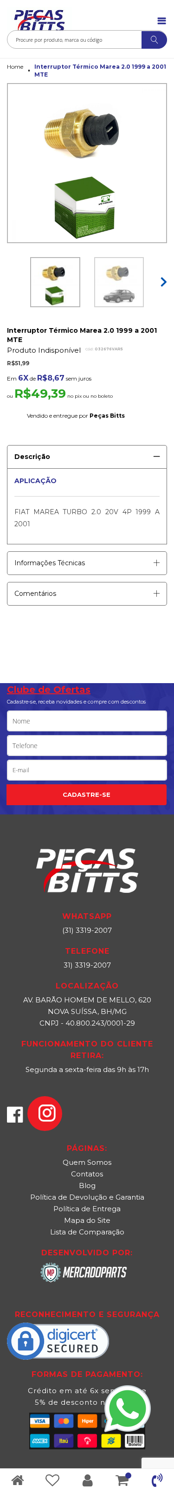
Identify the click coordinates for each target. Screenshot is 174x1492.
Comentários (35, 593)
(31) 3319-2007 (87, 930)
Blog (87, 1185)
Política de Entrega (87, 1208)
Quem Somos (87, 1162)
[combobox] (87, 39)
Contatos (87, 1173)
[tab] (87, 453)
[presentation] (162, 277)
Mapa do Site (87, 1220)
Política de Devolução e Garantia (87, 1197)
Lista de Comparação (87, 1231)
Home (15, 66)
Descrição (32, 456)
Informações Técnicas (49, 563)
